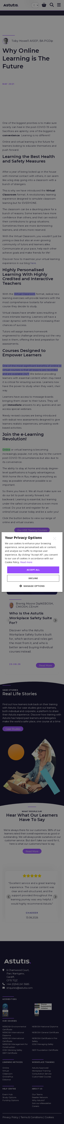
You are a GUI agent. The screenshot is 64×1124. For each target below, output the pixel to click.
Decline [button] (33, 578)
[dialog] (32, 562)
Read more (26, 562)
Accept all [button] (33, 569)
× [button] (55, 538)
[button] (32, 586)
